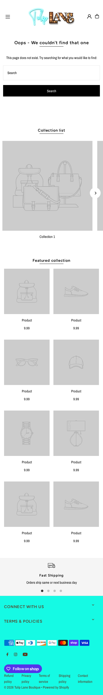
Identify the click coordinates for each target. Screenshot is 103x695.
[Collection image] (47, 186)
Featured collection (51, 260)
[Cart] (97, 16)
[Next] (95, 193)
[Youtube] (25, 655)
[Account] (89, 16)
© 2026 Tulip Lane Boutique (22, 687)
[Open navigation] (14, 16)
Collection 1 (47, 236)
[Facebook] (7, 655)
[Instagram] (15, 655)
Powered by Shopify (56, 687)
